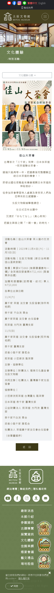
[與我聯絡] (45, 498)
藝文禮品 (27, 557)
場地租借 (27, 563)
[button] (50, 35)
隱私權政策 (24, 578)
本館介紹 (27, 516)
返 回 (27, 447)
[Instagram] (26, 498)
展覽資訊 (27, 534)
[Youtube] (7, 498)
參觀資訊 (27, 522)
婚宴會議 (27, 552)
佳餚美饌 (27, 546)
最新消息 (27, 510)
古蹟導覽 (27, 528)
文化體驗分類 (26, 75)
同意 (16, 586)
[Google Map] (36, 498)
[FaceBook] (17, 498)
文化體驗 (27, 540)
